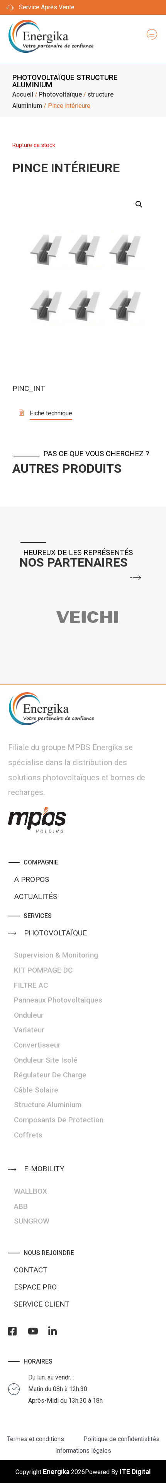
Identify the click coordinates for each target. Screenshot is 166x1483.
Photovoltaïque (43, 77)
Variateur (29, 1029)
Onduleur (29, 1015)
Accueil (22, 94)
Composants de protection (58, 1119)
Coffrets (28, 1134)
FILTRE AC (31, 985)
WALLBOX (30, 1191)
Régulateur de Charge (50, 1074)
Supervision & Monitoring (56, 955)
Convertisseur (37, 1045)
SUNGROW (31, 1221)
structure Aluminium (47, 1104)
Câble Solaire (36, 1089)
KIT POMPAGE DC (43, 970)
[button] (45, 414)
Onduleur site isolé (46, 1060)
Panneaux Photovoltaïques (58, 1000)
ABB (21, 1206)
